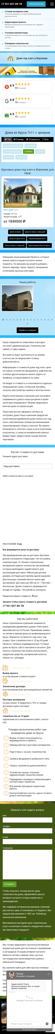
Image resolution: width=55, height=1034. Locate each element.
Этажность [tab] (34, 139)
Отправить (9, 884)
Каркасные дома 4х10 (37, 239)
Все (46, 139)
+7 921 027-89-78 (11, 4)
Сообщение (8, 848)
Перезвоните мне (36, 4)
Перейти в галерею (27, 330)
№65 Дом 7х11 (11, 210)
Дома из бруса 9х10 (17, 239)
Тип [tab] (9, 139)
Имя (4, 816)
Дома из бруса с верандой (35, 232)
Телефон (6, 826)
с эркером (28, 151)
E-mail (5, 837)
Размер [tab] (20, 139)
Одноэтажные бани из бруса (39, 245)
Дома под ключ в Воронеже (31, 58)
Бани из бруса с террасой (14, 245)
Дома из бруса (15, 232)
